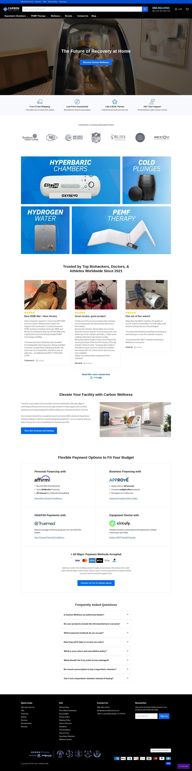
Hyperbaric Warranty (67, 736)
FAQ (44, 2)
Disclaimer (63, 727)
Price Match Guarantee (68, 711)
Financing (62, 2)
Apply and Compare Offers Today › (123, 498)
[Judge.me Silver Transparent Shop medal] (69, 753)
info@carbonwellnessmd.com (108, 711)
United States (160, 750)
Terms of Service (65, 723)
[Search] (145, 9)
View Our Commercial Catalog (39, 430)
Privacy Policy (64, 717)
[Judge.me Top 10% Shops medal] (97, 753)
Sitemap (24, 727)
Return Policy (52, 2)
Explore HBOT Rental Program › (122, 537)
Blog (94, 16)
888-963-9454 (161, 7)
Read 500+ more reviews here (96, 374)
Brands (69, 16)
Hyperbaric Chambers (15, 16)
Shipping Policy (65, 720)
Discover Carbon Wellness (96, 62)
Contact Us (82, 16)
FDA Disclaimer (65, 730)
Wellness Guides (65, 739)
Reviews (38, 2)
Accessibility (64, 714)
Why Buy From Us (27, 2)
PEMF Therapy (38, 16)
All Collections (26, 723)
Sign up (164, 716)
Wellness (55, 16)
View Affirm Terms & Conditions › (48, 498)
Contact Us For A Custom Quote (96, 583)
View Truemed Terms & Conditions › (49, 537)
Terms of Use (64, 733)
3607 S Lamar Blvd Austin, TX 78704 (111, 714)
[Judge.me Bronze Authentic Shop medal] (87, 753)
